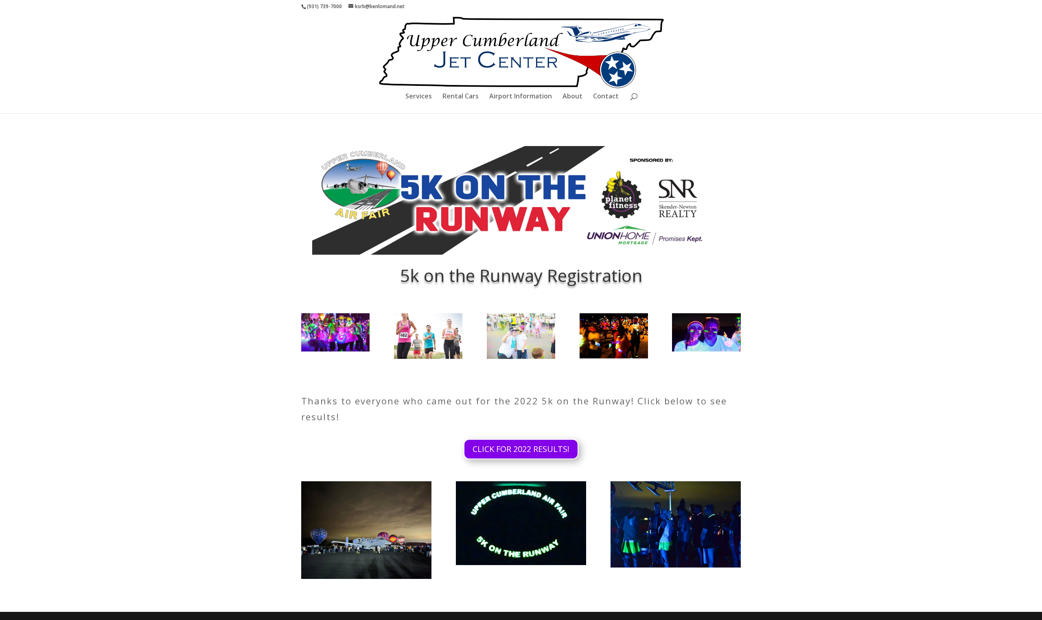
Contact (606, 96)
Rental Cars (460, 96)
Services (418, 96)
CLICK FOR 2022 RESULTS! (521, 448)
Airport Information (520, 96)
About (572, 96)
